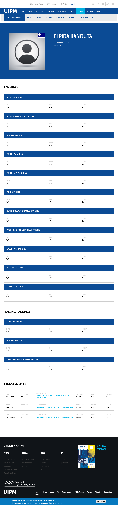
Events (71, 11)
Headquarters (46, 466)
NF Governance (52, 4)
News (30, 11)
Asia (39, 17)
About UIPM (39, 11)
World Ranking (28, 459)
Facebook (88, 4)
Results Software (11, 473)
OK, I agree (101, 501)
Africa (29, 17)
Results (25, 453)
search (72, 4)
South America (86, 17)
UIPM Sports (62, 11)
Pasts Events (9, 463)
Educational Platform (37, 4)
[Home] (10, 494)
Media (98, 11)
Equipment (63, 463)
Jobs (43, 469)
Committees (46, 459)
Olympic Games (10, 469)
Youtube (98, 4)
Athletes (80, 11)
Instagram (112, 4)
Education (89, 11)
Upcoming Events (11, 459)
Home (23, 11)
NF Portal (63, 4)
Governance (50, 11)
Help (61, 453)
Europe (49, 17)
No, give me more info (56, 503)
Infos (43, 453)
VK (103, 4)
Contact (62, 459)
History (44, 463)
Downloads (27, 463)
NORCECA (60, 17)
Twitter (93, 4)
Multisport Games (11, 466)
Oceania (72, 17)
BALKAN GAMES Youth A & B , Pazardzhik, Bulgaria (54, 407)
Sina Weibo (107, 4)
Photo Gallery (28, 466)
